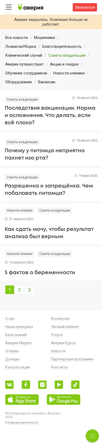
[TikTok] (75, 385)
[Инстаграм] (42, 385)
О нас (10, 319)
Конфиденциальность (21, 422)
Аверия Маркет (18, 343)
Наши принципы (19, 327)
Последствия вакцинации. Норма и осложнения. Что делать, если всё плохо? (50, 115)
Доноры (12, 359)
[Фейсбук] (26, 385)
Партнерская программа (72, 359)
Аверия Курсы (63, 343)
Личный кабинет (65, 327)
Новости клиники (19, 210)
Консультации (17, 367)
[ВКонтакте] (9, 385)
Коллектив (60, 319)
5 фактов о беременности (40, 272)
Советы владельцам (22, 99)
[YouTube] (59, 385)
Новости (58, 351)
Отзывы (12, 351)
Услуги (57, 335)
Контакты (59, 367)
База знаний (16, 335)
